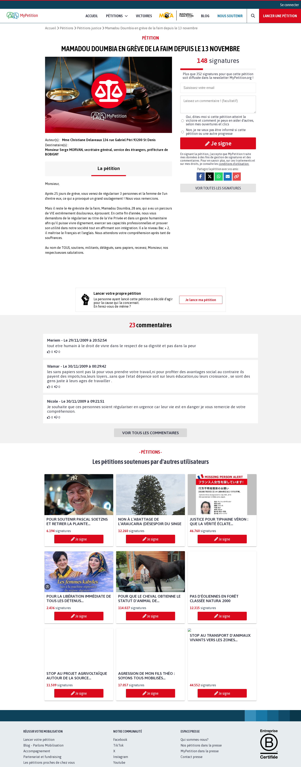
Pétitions (66, 28)
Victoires (144, 16)
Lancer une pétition (280, 16)
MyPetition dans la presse (200, 751)
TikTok (118, 745)
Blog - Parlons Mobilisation (43, 745)
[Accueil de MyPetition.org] (22, 16)
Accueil (92, 16)
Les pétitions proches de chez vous (49, 762)
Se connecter (289, 4)
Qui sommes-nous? (194, 739)
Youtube (119, 762)
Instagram (120, 757)
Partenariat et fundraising (42, 757)
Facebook (120, 739)
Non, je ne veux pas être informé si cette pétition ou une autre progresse (216, 131)
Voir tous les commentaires (150, 433)
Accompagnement (36, 751)
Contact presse (192, 757)
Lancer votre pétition (38, 739)
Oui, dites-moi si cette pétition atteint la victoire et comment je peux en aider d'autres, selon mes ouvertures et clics (220, 120)
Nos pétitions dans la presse (201, 745)
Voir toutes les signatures (218, 188)
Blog (205, 16)
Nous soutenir (230, 16)
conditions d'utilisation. (234, 163)
